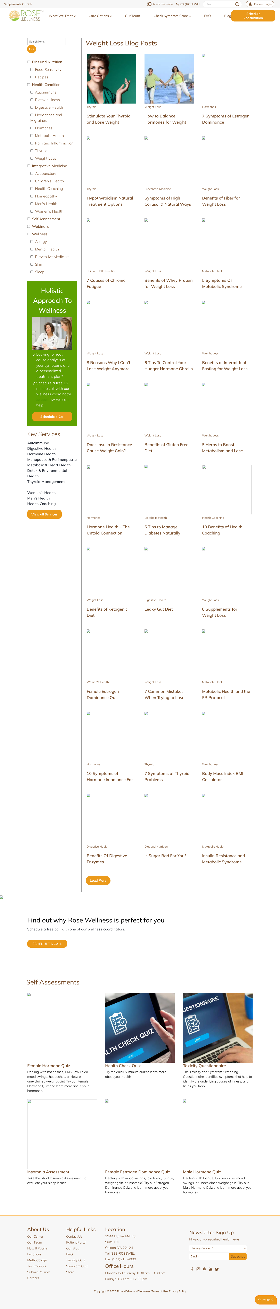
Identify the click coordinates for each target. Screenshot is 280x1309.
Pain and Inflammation (101, 271)
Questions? (265, 1300)
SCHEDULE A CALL (47, 944)
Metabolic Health (213, 271)
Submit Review (38, 1272)
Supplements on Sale (18, 4)
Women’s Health (41, 492)
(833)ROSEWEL (190, 4)
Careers (33, 1278)
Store (70, 1272)
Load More (98, 880)
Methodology (37, 1260)
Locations (34, 1254)
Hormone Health (41, 454)
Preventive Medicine (158, 189)
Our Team (132, 16)
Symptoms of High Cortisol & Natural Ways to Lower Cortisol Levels (168, 204)
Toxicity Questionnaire (204, 1065)
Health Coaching (41, 503)
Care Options (99, 16)
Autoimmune (38, 443)
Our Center (35, 1236)
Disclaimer (143, 1291)
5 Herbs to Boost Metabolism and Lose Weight (222, 450)
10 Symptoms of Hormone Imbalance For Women (110, 779)
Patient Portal (76, 1242)
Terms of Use (159, 1291)
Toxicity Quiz (75, 1260)
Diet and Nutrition (156, 846)
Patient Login (263, 4)
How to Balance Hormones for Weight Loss (165, 122)
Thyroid (91, 107)
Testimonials (36, 1266)
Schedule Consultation (253, 16)
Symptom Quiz (77, 1266)
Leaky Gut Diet (159, 609)
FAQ (207, 16)
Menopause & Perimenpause (52, 459)
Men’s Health (38, 498)
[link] (26, 16)
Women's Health (98, 682)
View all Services (44, 514)
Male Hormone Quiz (202, 1171)
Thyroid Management (46, 481)
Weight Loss (153, 107)
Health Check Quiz (123, 1065)
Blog (227, 16)
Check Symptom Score (171, 16)
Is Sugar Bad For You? (165, 855)
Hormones (209, 107)
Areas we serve (163, 4)
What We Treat (61, 16)
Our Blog (73, 1248)
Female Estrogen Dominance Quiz (137, 1171)
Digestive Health (41, 448)
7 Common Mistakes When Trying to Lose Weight (164, 697)
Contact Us (74, 1236)
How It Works (37, 1248)
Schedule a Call (52, 417)
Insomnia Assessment (48, 1171)
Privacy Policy (177, 1291)
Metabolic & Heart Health (49, 465)
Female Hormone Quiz (48, 1065)
